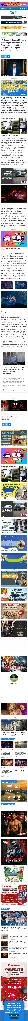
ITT (13, 1012)
